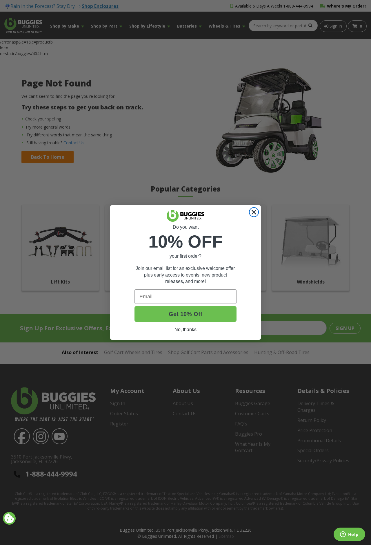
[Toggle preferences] (9, 518)
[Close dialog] (254, 212)
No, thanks (185, 329)
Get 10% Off (185, 314)
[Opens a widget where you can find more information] (349, 535)
